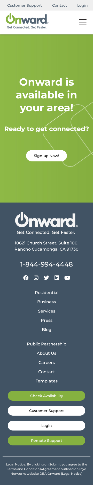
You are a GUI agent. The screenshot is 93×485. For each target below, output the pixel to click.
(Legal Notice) (71, 473)
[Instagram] (36, 278)
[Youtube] (67, 278)
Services (46, 311)
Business (46, 301)
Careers (46, 362)
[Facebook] (26, 278)
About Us (46, 353)
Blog (46, 329)
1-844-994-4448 (46, 264)
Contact (59, 5)
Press (46, 320)
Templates (47, 381)
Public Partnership (46, 344)
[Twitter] (46, 278)
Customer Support (24, 5)
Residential (46, 292)
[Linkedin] (57, 278)
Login (82, 5)
